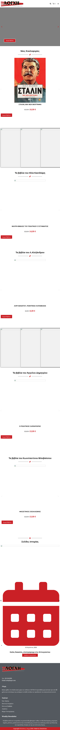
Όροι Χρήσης (5, 701)
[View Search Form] (50, 3)
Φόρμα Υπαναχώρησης (8, 711)
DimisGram (43, 728)
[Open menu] (58, 3)
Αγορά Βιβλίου (10, 40)
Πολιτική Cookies (7, 706)
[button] (2, 27)
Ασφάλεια (4, 709)
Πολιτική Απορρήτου (7, 703)
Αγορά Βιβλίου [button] (6, 115)
